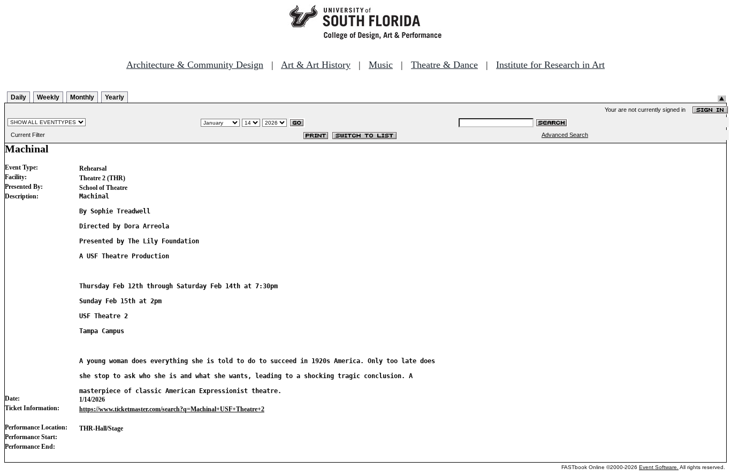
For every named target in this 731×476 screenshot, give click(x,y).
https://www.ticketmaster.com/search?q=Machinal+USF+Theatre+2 (171, 409)
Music (381, 64)
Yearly (114, 97)
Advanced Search (565, 135)
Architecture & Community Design (194, 64)
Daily (18, 97)
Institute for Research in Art (550, 64)
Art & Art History (316, 64)
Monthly (82, 97)
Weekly (48, 97)
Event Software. (659, 467)
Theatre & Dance (444, 64)
